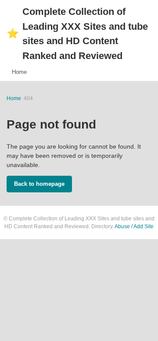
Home (19, 72)
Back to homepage (39, 184)
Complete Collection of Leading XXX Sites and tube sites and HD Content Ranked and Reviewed (77, 33)
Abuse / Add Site (134, 226)
